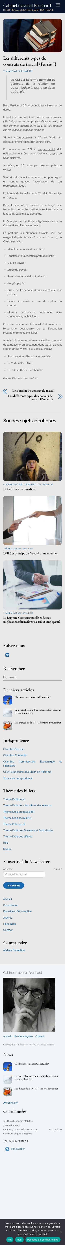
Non (19, 1239)
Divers (7, 849)
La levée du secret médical (19, 489)
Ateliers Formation (14, 950)
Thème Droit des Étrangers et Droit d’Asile (28, 830)
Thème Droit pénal (14, 799)
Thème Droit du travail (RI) (17, 71)
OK (10, 1239)
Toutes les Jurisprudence (18, 778)
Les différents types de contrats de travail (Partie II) (30, 397)
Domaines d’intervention (17, 911)
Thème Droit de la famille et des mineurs (27, 805)
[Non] (60, 1232)
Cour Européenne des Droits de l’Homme (27, 771)
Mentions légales (23, 1036)
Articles (7, 917)
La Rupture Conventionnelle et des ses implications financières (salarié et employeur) (31, 620)
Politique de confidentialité (43, 1239)
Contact (8, 930)
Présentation (10, 905)
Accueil (7, 899)
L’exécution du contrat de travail (33, 390)
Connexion (12, 1102)
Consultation (17, 1148)
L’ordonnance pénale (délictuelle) (32, 697)
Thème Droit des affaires (17, 836)
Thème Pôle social (14, 824)
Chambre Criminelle (15, 755)
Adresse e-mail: (32, 869)
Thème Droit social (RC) (17, 818)
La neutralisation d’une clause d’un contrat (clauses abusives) (38, 711)
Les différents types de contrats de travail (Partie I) (29, 61)
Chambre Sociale (12, 484)
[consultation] (6, 654)
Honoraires (9, 923)
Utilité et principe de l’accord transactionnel (30, 553)
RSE (5, 842)
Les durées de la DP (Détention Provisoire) (38, 722)
